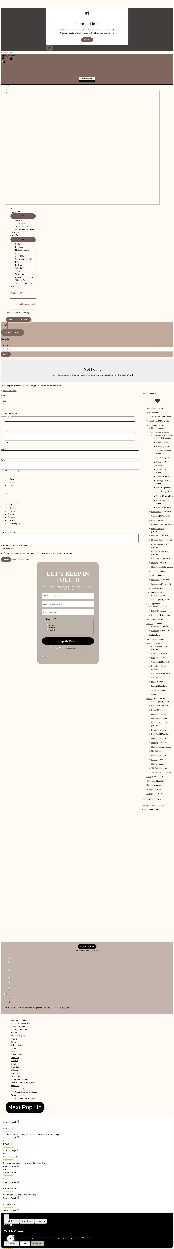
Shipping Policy (17, 1070)
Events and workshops (19, 1079)
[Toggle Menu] (23, 216)
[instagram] (3, 59)
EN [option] (7, 67)
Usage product (14, 502)
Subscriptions (16, 1045)
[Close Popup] (49, 48)
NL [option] (7, 70)
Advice (12, 505)
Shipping (13, 508)
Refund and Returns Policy (21, 1023)
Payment (13, 517)
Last (6, 442)
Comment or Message (9, 532)
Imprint (14, 1039)
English (12, 482)
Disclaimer (15, 1042)
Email (3, 449)
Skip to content (6, 53)
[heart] (157, 401)
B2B (13, 1051)
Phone (3, 460)
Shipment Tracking (18, 1026)
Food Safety (15, 1067)
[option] (89, 67)
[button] (18, 211)
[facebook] (11, 59)
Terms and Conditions (18, 1020)
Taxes (13, 1048)
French (12, 485)
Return (12, 514)
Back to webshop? (9, 391)
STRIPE (95, 951)
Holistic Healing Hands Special (23, 1083)
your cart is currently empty (25, 304)
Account (12, 520)
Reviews (14, 1061)
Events (13, 1064)
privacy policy (71, 648)
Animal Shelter (17, 1054)
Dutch (12, 479)
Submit (6, 559)
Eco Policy (15, 1073)
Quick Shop (15, 1086)
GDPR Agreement (7, 548)
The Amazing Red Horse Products (24, 1092)
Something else (15, 524)
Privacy (12, 511)
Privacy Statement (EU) (20, 1030)
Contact (14, 1033)
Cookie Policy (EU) (18, 1036)
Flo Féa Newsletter (18, 1089)
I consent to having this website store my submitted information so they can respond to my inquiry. (39, 553)
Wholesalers (15, 1076)
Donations (15, 1058)
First (6, 431)
